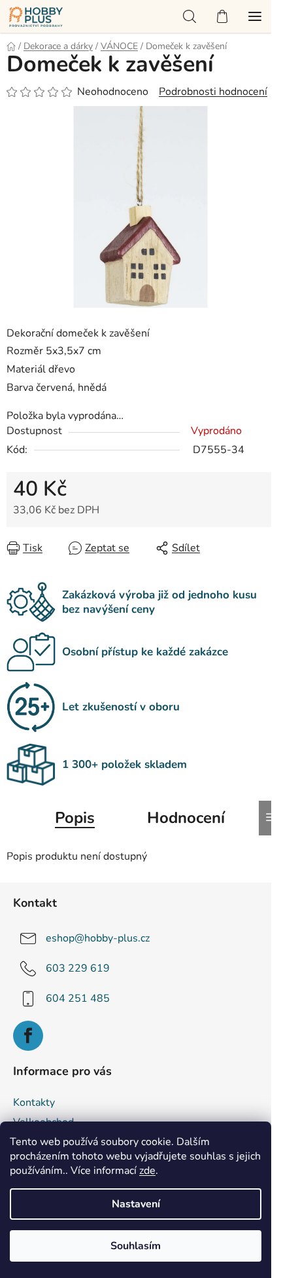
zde (147, 1170)
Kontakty (34, 1102)
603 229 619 (78, 968)
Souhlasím (135, 1246)
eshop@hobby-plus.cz (98, 938)
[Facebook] (28, 1036)
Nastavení (136, 1204)
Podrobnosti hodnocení (213, 91)
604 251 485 (78, 998)
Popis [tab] (75, 817)
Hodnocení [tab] (186, 817)
